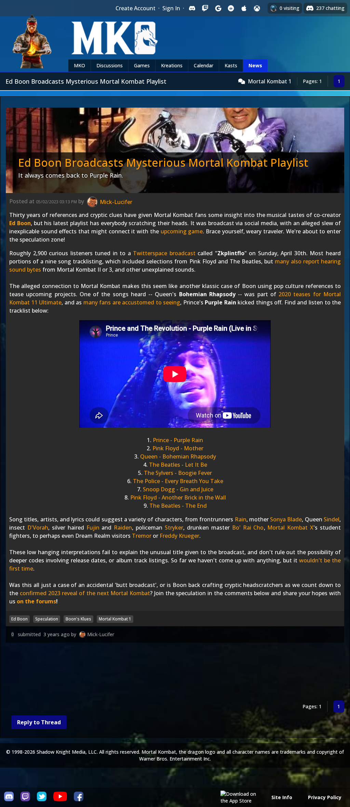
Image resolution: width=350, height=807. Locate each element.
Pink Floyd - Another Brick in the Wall (178, 497)
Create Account (136, 8)
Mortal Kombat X (290, 527)
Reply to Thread (39, 722)
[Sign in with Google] (218, 8)
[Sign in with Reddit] (231, 8)
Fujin (92, 527)
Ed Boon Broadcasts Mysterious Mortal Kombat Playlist (163, 162)
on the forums (36, 601)
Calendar (203, 65)
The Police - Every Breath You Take (178, 481)
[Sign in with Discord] (192, 8)
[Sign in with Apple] (244, 8)
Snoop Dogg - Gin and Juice (178, 489)
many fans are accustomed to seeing (131, 302)
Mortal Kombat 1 (270, 81)
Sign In (171, 8)
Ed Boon (20, 223)
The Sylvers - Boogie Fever (178, 473)
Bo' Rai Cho (248, 527)
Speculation (46, 619)
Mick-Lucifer (100, 634)
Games (142, 65)
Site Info (281, 797)
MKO (79, 65)
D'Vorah (37, 527)
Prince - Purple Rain (178, 440)
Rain (240, 519)
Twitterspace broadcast (164, 253)
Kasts (231, 65)
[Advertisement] (175, 673)
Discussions (109, 65)
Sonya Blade (286, 519)
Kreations (172, 65)
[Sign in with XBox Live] (257, 8)
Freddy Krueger (179, 535)
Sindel (331, 519)
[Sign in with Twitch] (205, 8)
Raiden (123, 527)
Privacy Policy (324, 797)
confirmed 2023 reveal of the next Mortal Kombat (85, 593)
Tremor (141, 535)
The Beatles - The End (178, 505)
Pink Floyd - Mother (177, 448)
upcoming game (182, 231)
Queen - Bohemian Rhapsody (178, 456)
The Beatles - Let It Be (178, 464)
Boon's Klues (78, 619)
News (255, 65)
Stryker (174, 527)
